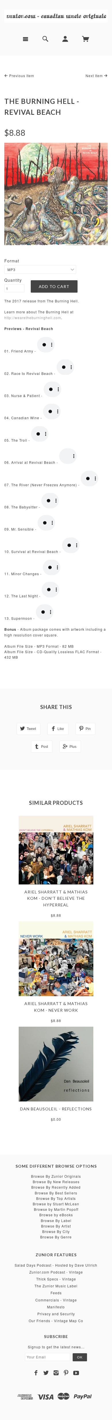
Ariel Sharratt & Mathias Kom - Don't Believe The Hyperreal (56, 898)
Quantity (13, 280)
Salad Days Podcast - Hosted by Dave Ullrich (56, 1265)
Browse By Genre (56, 1236)
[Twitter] (46, 1373)
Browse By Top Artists (56, 1198)
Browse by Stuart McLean (56, 1203)
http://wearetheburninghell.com (32, 317)
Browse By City (56, 1231)
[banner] (56, 15)
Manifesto (56, 1306)
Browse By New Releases (56, 1181)
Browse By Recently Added (56, 1187)
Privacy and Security (56, 1313)
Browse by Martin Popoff (56, 1209)
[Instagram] (56, 1373)
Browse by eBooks (56, 1214)
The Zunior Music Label (56, 1285)
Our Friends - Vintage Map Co (56, 1320)
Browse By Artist (56, 1225)
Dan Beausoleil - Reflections (56, 1108)
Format (11, 261)
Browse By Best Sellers (56, 1192)
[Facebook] (36, 1373)
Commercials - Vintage (56, 1299)
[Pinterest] (66, 1373)
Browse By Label (56, 1220)
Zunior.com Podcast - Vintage (56, 1272)
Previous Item (21, 75)
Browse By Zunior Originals (56, 1176)
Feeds (56, 1292)
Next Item (95, 75)
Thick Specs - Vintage (56, 1278)
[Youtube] (76, 1373)
